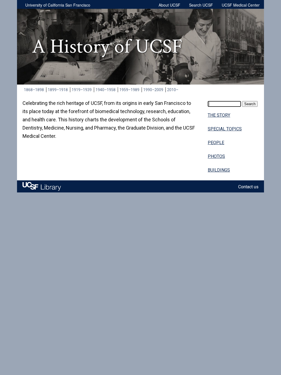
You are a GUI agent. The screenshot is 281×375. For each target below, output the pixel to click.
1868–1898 (34, 90)
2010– (172, 90)
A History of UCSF (107, 46)
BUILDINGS (219, 170)
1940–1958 (105, 90)
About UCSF (169, 5)
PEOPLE (216, 142)
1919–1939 (82, 90)
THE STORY (219, 115)
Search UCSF (201, 5)
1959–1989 (129, 90)
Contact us (248, 186)
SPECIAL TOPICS (225, 128)
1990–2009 (153, 90)
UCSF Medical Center (241, 5)
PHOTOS (216, 156)
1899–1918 (58, 90)
